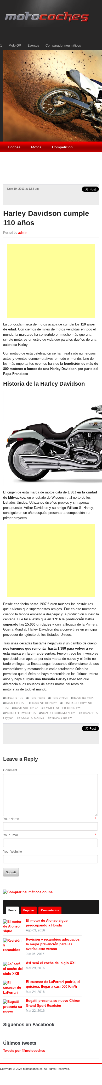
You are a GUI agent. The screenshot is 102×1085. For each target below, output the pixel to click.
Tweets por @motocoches (24, 1051)
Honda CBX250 (15, 703)
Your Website (12, 851)
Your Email (11, 835)
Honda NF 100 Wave (44, 703)
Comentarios (50, 910)
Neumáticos (46, 158)
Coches (14, 147)
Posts (12, 910)
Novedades (41, 169)
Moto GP (15, 45)
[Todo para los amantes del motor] (48, 13)
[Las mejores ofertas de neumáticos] (28, 892)
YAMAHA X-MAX (31, 718)
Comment (10, 770)
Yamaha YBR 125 (61, 718)
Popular (28, 910)
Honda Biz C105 (83, 698)
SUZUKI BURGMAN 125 (58, 713)
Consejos (74, 158)
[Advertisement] (51, 281)
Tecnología (17, 158)
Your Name (11, 819)
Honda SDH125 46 (26, 708)
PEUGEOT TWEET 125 (20, 713)
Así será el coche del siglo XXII (51, 963)
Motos (36, 147)
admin (22, 232)
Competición (62, 147)
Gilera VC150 (58, 698)
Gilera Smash (36, 698)
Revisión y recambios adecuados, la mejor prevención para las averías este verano (53, 944)
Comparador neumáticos (63, 45)
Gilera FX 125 (14, 698)
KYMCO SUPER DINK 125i (62, 708)
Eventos (33, 45)
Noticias (14, 169)
